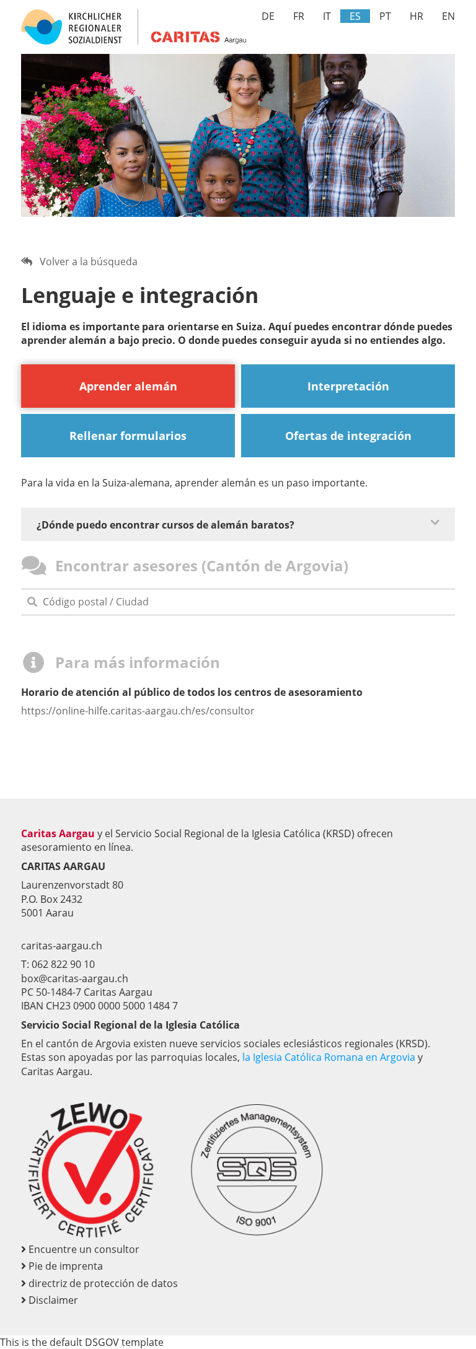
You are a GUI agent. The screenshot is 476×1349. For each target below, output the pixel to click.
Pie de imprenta (64, 1266)
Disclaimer (52, 1300)
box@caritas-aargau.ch (74, 978)
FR (298, 16)
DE (268, 16)
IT (327, 16)
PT (385, 16)
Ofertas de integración (348, 435)
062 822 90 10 (63, 964)
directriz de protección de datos (102, 1283)
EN (448, 16)
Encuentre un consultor (82, 1249)
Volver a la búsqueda (85, 261)
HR (416, 16)
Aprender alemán (128, 386)
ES (355, 16)
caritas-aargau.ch (61, 945)
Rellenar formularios (128, 435)
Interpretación (348, 386)
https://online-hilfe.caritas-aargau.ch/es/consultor (138, 711)
